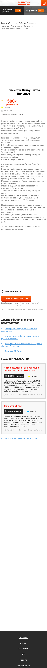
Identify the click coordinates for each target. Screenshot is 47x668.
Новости (23, 660)
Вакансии (23, 637)
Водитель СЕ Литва (14, 351)
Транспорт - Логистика (10, 26)
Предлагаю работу (11, 10)
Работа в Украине (26, 23)
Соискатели (23, 649)
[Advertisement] (23, 56)
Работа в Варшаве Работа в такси (21, 438)
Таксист (27, 26)
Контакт (23, 643)
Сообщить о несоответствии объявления (24, 309)
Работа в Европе (8, 23)
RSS (23, 654)
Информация (23, 665)
